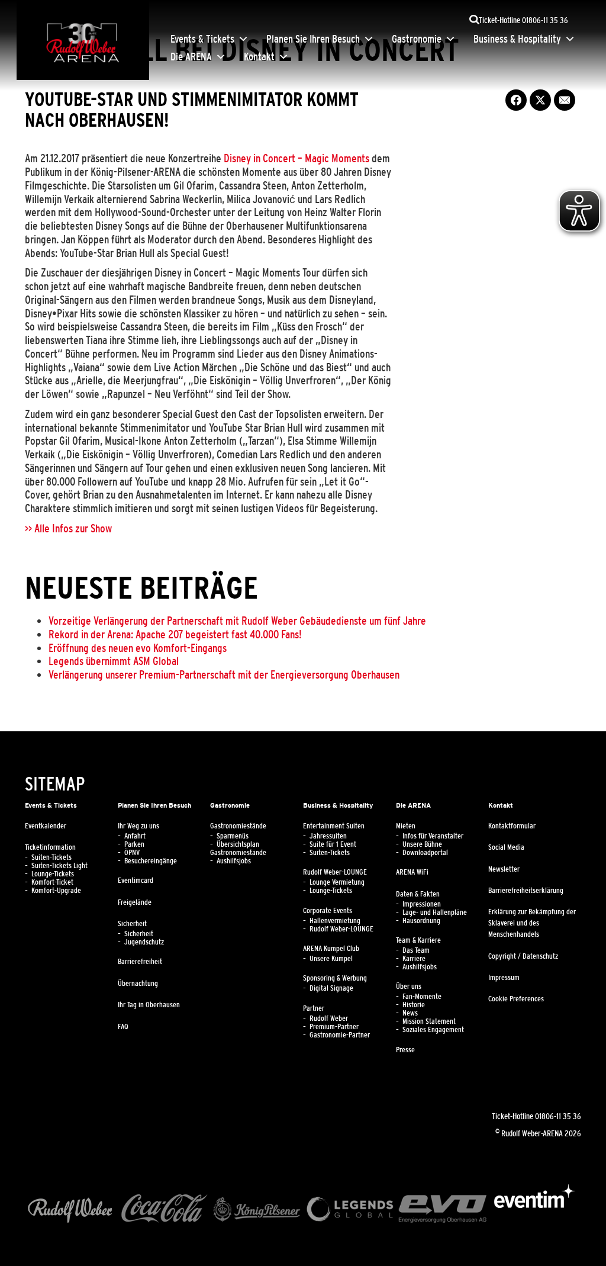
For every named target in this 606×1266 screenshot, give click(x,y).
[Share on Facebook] (516, 100)
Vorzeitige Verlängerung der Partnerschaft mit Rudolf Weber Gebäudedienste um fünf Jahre (237, 620)
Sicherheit (132, 924)
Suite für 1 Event (333, 844)
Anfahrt (135, 836)
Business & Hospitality (517, 39)
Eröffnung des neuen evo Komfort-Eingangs (138, 647)
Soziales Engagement (433, 1030)
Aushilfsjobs (234, 861)
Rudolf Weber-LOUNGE (335, 872)
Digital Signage (331, 988)
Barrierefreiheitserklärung (525, 890)
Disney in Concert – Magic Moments (296, 158)
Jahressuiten (328, 836)
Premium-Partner (334, 1027)
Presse (405, 1050)
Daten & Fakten (418, 894)
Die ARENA (191, 57)
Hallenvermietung (335, 921)
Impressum (504, 977)
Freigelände (135, 902)
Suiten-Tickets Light (59, 866)
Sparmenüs (233, 836)
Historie (413, 1005)
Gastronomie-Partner (340, 1035)
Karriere (414, 959)
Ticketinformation (50, 847)
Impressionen (421, 904)
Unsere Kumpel (331, 959)
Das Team (416, 950)
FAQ (123, 1027)
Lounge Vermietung (337, 882)
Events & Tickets (202, 39)
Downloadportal (425, 853)
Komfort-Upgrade (56, 890)
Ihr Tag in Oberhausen (149, 1005)
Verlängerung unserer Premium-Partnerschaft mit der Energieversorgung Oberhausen (224, 674)
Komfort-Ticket (52, 882)
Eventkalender (45, 826)
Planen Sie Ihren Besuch (313, 39)
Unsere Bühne (422, 844)
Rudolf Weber (329, 1018)
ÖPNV (132, 853)
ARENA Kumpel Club (331, 948)
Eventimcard (135, 880)
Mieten (405, 826)
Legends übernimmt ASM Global (114, 660)
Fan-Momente (421, 996)
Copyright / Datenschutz (523, 956)
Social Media (506, 847)
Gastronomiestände (238, 826)
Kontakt (259, 57)
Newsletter (504, 869)
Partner (313, 1008)
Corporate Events (327, 911)
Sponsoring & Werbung (335, 978)
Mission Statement (429, 1021)
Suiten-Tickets (51, 857)
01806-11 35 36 (558, 1116)
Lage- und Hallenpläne (434, 912)
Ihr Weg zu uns (138, 826)
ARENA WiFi (412, 872)
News (410, 1013)
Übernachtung (138, 983)
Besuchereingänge (150, 861)
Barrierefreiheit (140, 961)
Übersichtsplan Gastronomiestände (238, 848)
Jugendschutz (144, 942)
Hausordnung (421, 921)
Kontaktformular (512, 826)
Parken (134, 844)
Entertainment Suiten (334, 826)
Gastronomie (416, 39)
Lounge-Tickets (52, 874)
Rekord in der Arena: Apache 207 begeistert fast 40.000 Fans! (175, 634)
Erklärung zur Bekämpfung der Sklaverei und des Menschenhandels (532, 923)
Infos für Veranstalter (432, 836)
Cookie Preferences (516, 999)
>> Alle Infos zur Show (68, 528)
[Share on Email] (564, 100)
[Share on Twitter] (540, 100)
